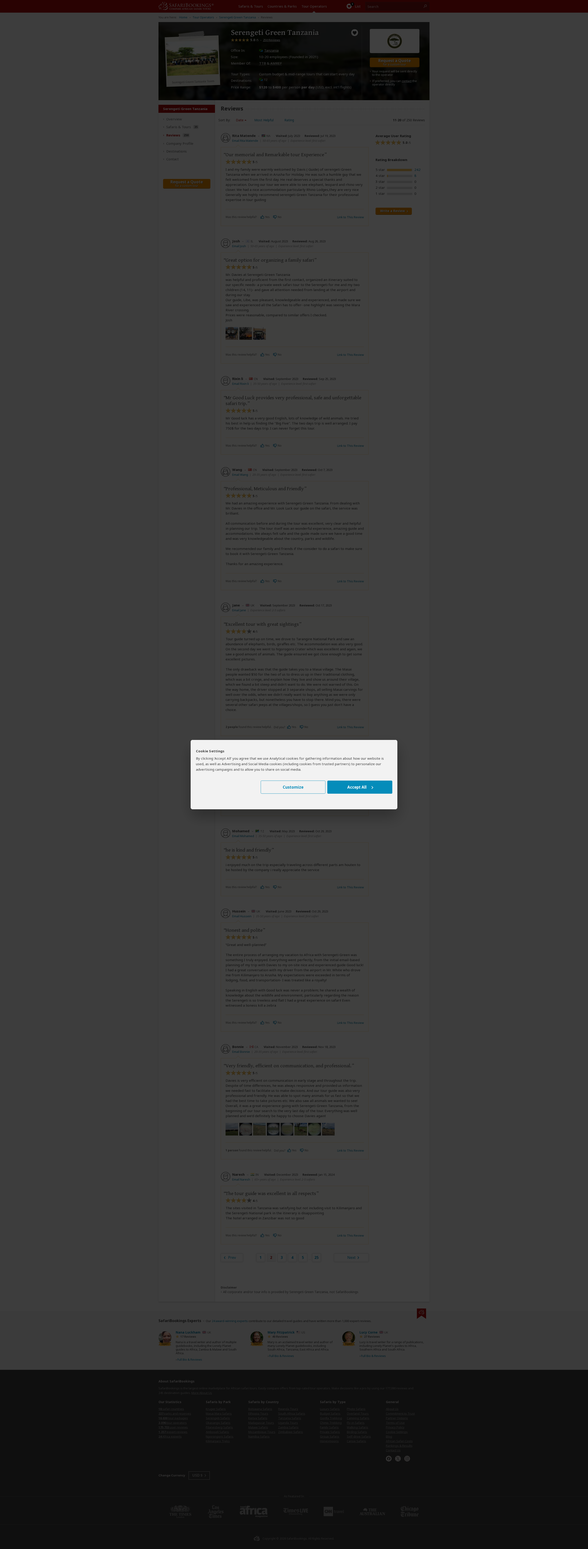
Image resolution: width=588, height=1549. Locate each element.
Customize (293, 787)
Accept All (357, 787)
